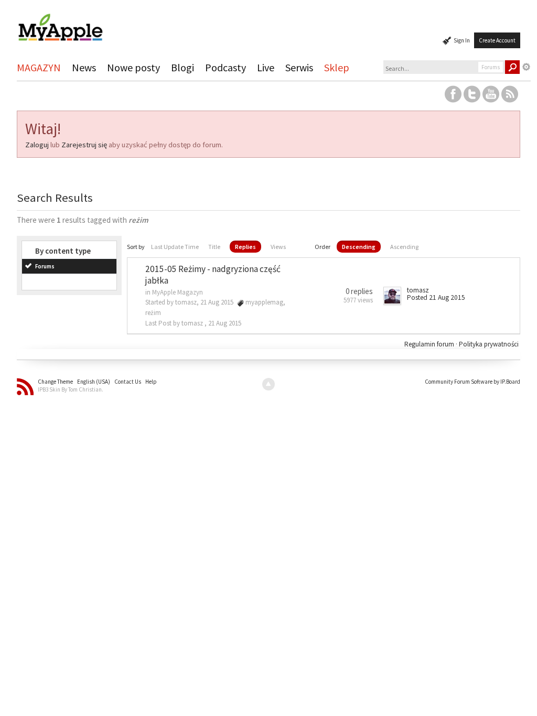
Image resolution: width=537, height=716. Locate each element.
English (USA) (93, 381)
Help (151, 381)
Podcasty (225, 67)
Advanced (526, 67)
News (84, 67)
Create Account (497, 40)
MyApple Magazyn (177, 292)
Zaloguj (37, 144)
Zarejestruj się (84, 144)
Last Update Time (175, 247)
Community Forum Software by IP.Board (472, 381)
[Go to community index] (60, 23)
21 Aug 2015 (224, 323)
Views (278, 247)
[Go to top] (268, 384)
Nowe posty (133, 67)
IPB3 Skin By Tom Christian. (70, 389)
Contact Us (127, 381)
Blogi (182, 67)
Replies (245, 247)
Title (214, 247)
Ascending (404, 247)
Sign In (462, 40)
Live (265, 67)
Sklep (336, 67)
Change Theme (55, 381)
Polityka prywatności (489, 344)
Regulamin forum (430, 344)
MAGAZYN (39, 67)
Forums (45, 266)
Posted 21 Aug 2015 (436, 297)
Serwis (299, 67)
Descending (358, 247)
